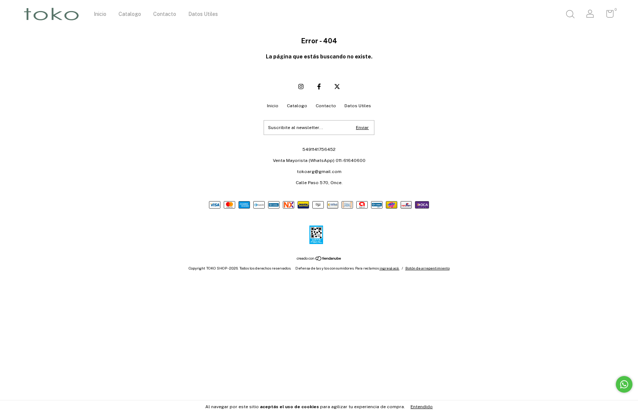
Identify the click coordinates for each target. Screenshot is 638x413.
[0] (607, 15)
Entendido (422, 406)
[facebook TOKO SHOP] (319, 86)
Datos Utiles (203, 14)
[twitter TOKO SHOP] (337, 86)
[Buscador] (570, 15)
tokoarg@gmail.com (319, 171)
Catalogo (130, 14)
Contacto (164, 14)
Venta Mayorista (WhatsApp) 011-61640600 (319, 160)
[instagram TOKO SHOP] (301, 86)
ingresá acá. (389, 268)
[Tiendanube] (319, 259)
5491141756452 (319, 149)
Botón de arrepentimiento (427, 268)
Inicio (100, 14)
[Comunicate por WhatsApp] (624, 384)
